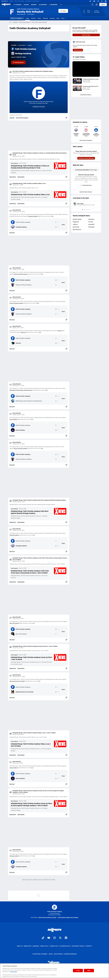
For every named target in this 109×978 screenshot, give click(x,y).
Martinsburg (76, 227)
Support (87, 946)
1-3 (34, 535)
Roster (39, 18)
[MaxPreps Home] (6, 4)
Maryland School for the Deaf (17, 681)
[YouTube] (94, 1)
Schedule (33, 18)
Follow (64, 11)
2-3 (40, 332)
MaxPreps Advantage (32, 1)
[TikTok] (90, 1)
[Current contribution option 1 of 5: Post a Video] (82, 209)
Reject (88, 970)
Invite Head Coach (87, 185)
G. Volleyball (17, 4)
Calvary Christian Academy (20, 274)
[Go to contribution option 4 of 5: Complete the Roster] (88, 209)
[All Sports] (61, 4)
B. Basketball (43, 4)
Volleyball (15, 22)
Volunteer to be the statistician (86, 158)
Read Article (13, 177)
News (58, 18)
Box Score (12, 232)
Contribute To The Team (39, 106)
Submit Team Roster (86, 192)
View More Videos (85, 95)
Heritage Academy (33, 216)
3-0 (42, 274)
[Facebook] (105, 1)
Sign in (103, 4)
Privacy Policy (44, 946)
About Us (19, 946)
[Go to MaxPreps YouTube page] (48, 938)
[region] (54, 970)
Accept (78, 970)
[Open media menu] (97, 4)
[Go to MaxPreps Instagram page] (54, 938)
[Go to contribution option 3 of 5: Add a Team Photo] (86, 209)
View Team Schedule (86, 140)
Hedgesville (76, 222)
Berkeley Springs (77, 219)
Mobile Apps (27, 946)
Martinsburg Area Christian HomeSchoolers (21, 390)
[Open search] (92, 4)
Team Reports (14, 163)
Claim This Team (86, 35)
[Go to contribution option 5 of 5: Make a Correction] (89, 209)
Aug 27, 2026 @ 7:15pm (18, 57)
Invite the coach (78, 50)
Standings (45, 18)
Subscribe (36, 946)
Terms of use (54, 946)
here (95, 170)
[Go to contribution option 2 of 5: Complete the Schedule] (84, 209)
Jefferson (75, 224)
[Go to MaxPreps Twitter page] (60, 938)
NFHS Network (19, 1)
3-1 (34, 623)
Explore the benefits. (90, 31)
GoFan (11, 1)
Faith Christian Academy (24, 22)
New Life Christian (14, 623)
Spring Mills (91, 224)
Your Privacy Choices (78, 946)
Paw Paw (90, 222)
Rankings (52, 18)
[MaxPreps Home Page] (10, 22)
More (62, 18)
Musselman (91, 219)
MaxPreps (5, 1)
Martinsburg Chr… (77, 229)
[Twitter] (102, 1)
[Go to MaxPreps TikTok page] (43, 938)
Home (27, 18)
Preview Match (19, 62)
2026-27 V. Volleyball (16, 18)
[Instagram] (98, 1)
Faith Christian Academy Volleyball (39, 22)
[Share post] (66, 117)
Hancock (59, 330)
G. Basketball (53, 4)
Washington (91, 227)
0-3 (52, 216)
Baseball (33, 4)
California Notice (65, 946)
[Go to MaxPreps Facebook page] (66, 938)
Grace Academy (14, 419)
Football (26, 4)
